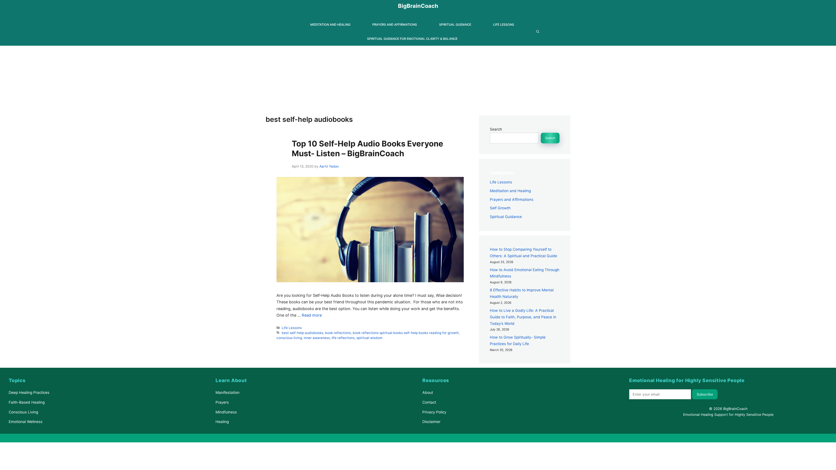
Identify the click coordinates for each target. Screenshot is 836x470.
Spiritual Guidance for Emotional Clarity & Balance (412, 38)
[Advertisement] (418, 78)
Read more (312, 315)
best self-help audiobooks (302, 333)
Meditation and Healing (330, 24)
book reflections (338, 333)
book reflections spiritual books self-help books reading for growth (406, 333)
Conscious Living (23, 412)
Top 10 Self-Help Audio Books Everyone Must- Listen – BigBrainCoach (367, 148)
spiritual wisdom (369, 338)
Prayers (222, 402)
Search (496, 129)
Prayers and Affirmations (394, 24)
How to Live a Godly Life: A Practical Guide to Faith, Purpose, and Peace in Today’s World (523, 317)
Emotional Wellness (25, 422)
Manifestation (227, 392)
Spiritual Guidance (455, 24)
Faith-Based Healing (27, 402)
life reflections (343, 338)
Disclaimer (431, 422)
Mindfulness (226, 412)
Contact (429, 402)
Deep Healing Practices (29, 392)
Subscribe (705, 394)
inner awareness (317, 338)
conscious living (289, 338)
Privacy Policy (434, 412)
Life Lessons (503, 24)
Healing (222, 422)
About (427, 392)
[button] (538, 32)
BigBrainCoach (418, 6)
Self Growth (500, 208)
